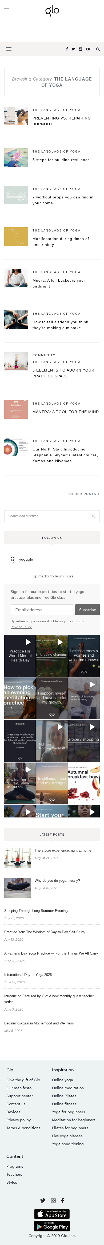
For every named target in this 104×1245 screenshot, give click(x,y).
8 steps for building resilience (61, 160)
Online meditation (68, 1088)
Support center (19, 1096)
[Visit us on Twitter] (43, 1200)
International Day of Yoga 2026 (28, 975)
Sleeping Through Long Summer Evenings (36, 911)
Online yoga (62, 1080)
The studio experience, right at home (63, 850)
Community (44, 355)
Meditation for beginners (73, 1120)
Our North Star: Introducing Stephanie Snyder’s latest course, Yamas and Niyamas (65, 455)
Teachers (14, 1174)
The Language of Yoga (57, 109)
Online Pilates (64, 1096)
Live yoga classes (67, 1136)
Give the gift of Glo (23, 1080)
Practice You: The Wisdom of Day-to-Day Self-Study (44, 932)
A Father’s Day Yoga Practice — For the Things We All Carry (51, 953)
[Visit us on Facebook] (62, 1201)
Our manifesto (18, 1088)
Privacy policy (18, 1120)
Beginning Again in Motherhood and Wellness (39, 1023)
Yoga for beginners (68, 1112)
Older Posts (83, 494)
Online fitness (64, 1104)
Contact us (15, 1104)
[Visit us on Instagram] (54, 1201)
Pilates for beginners (70, 1128)
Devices (13, 1112)
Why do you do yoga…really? (57, 881)
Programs (14, 1166)
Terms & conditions (23, 1128)
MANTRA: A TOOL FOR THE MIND (66, 412)
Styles (11, 1182)
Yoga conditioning (68, 1144)
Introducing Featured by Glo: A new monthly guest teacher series (49, 999)
